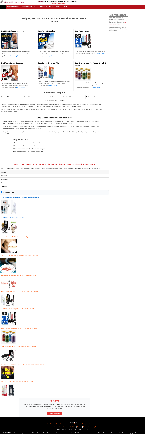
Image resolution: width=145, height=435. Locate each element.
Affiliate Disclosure (63, 427)
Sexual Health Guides (6, 96)
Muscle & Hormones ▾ (40, 6)
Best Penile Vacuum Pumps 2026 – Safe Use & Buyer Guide (17, 309)
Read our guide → (15, 56)
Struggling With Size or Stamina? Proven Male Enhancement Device (20, 291)
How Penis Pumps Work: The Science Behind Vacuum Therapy (18, 346)
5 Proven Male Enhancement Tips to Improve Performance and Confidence (22, 364)
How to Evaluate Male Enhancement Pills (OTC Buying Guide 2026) (19, 256)
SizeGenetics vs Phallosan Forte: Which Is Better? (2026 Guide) (18, 275)
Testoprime (4, 182)
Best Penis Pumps (82, 31)
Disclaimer (73, 427)
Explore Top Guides (54, 413)
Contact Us (86, 427)
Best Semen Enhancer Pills (48, 63)
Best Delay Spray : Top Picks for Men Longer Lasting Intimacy (18, 381)
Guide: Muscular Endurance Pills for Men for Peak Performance (19, 328)
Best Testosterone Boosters (12, 63)
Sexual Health (51, 424)
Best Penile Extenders (46, 31)
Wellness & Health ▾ (54, 6)
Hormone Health (49, 96)
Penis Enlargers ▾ (27, 6)
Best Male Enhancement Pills (12, 31)
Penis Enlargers (83, 424)
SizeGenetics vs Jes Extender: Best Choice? (13, 217)
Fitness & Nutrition (29, 96)
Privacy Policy (94, 427)
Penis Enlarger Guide (92, 96)
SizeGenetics (4, 179)
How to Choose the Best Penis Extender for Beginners (16, 237)
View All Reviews (93, 424)
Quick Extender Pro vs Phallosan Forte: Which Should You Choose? (20, 197)
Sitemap (79, 427)
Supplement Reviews (69, 96)
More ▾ (65, 6)
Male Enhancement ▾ (13, 6)
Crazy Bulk (4, 186)
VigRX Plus (4, 175)
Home (3, 7)
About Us (54, 427)
